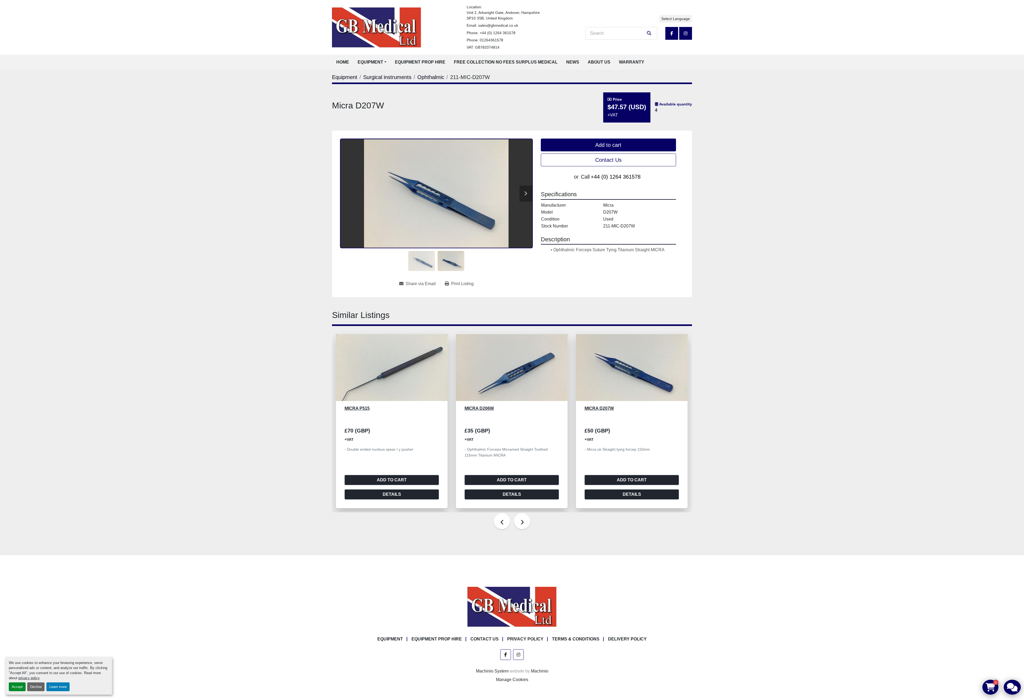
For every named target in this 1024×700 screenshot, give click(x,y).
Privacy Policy (525, 639)
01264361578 (491, 40)
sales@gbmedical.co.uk (498, 25)
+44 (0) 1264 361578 (497, 33)
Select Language (675, 19)
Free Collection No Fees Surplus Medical (506, 62)
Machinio (539, 671)
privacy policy (28, 678)
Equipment (370, 62)
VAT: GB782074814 (483, 47)
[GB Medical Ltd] (512, 606)
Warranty (631, 62)
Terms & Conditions (575, 639)
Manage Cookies (512, 679)
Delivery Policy (627, 639)
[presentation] (502, 521)
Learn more (58, 687)
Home (342, 62)
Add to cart (608, 145)
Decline (36, 687)
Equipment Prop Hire (420, 62)
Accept (17, 687)
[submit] (649, 33)
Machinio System (492, 671)
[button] (372, 62)
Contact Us (608, 160)
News (572, 62)
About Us (599, 62)
